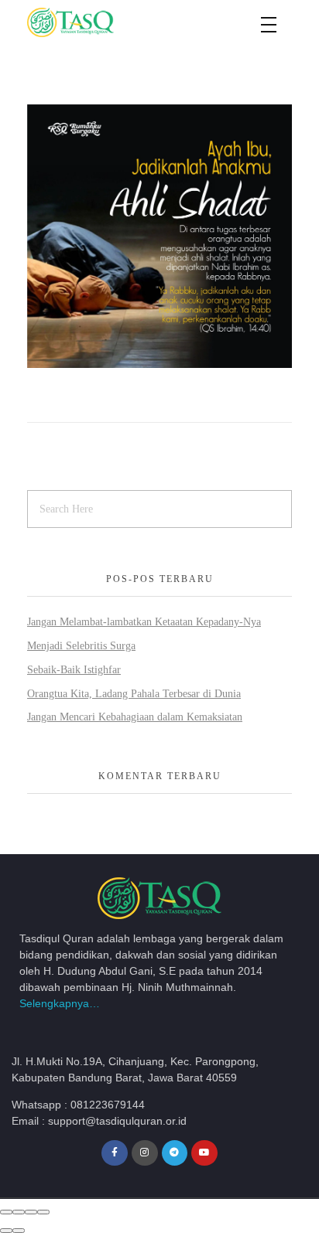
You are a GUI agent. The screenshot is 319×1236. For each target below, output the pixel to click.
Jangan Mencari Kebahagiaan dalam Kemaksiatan (134, 717)
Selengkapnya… (59, 1003)
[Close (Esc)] (6, 1212)
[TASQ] (89, 22)
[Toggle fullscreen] (31, 1212)
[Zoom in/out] (43, 1212)
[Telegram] (175, 1153)
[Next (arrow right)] (18, 1230)
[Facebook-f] (114, 1153)
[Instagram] (145, 1153)
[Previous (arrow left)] (6, 1230)
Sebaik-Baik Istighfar (74, 670)
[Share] (18, 1212)
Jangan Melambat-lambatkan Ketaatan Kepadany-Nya (144, 622)
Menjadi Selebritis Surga (81, 646)
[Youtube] (204, 1153)
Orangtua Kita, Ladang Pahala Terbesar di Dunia (134, 694)
